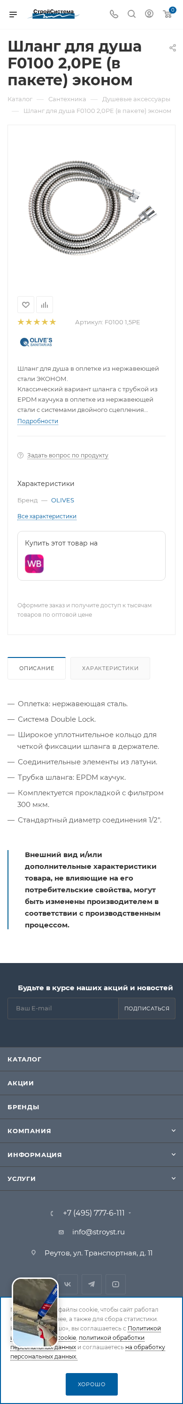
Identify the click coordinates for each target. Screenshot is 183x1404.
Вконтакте (68, 1284)
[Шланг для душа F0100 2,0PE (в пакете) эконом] (91, 207)
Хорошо (92, 1384)
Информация (35, 1154)
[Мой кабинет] (149, 14)
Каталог (25, 1059)
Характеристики (110, 668)
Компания (29, 1131)
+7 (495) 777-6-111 (94, 1213)
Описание (36, 668)
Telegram (92, 1284)
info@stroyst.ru (98, 1231)
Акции (21, 1083)
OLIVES (62, 500)
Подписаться (147, 1008)
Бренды (23, 1107)
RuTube (116, 1284)
